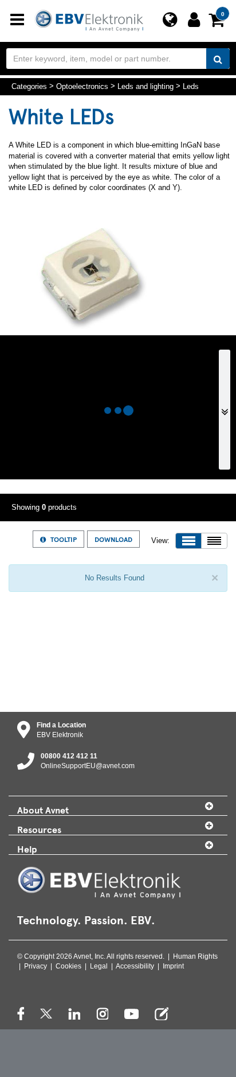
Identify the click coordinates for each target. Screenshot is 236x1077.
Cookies (68, 966)
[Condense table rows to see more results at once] (214, 541)
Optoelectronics (82, 86)
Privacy (35, 966)
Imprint (173, 966)
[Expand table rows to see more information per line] (188, 541)
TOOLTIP (63, 539)
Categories (29, 86)
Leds (191, 86)
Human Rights (195, 956)
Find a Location (61, 725)
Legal (99, 966)
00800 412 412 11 (69, 756)
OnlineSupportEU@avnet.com (88, 766)
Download (113, 539)
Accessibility (135, 966)
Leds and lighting (145, 86)
